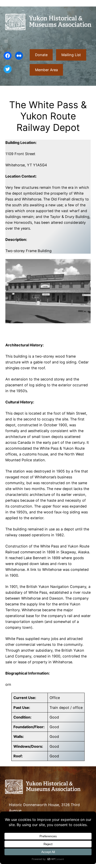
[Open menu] (6, 41)
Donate (41, 55)
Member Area (46, 70)
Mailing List (71, 55)
